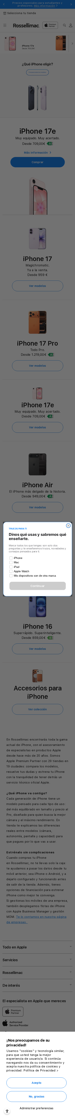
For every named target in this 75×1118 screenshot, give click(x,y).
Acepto (36, 1082)
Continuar (37, 586)
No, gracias (36, 1096)
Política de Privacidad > (40, 1070)
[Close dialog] (68, 525)
